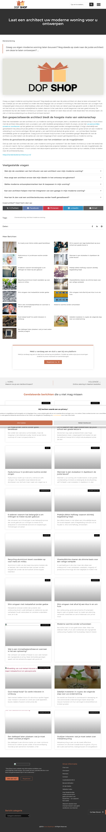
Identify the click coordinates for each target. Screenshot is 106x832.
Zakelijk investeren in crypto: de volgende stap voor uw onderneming (76, 693)
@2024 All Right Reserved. (53, 826)
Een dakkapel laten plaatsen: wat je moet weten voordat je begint (26, 738)
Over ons (65, 767)
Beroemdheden (68, 783)
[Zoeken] (91, 4)
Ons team (66, 770)
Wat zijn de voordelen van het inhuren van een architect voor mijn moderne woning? (53, 171)
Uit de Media (67, 786)
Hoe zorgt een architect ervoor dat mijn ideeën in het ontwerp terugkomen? (53, 178)
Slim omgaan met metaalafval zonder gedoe (33, 292)
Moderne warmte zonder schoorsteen (67, 304)
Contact (65, 777)
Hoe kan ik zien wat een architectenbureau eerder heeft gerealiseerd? (53, 197)
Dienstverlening (9, 41)
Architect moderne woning (35, 217)
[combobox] (79, 4)
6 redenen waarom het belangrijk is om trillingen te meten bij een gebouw (25, 516)
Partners (65, 773)
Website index (67, 789)
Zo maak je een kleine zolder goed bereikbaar (34, 243)
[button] (99, 4)
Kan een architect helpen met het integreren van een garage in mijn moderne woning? (53, 191)
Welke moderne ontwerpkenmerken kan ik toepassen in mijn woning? (53, 184)
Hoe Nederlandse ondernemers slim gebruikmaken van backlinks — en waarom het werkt (71, 796)
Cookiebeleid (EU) (69, 780)
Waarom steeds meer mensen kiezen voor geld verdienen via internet (71, 806)
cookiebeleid (57, 415)
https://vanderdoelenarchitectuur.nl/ (17, 155)
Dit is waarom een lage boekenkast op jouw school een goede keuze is (77, 428)
